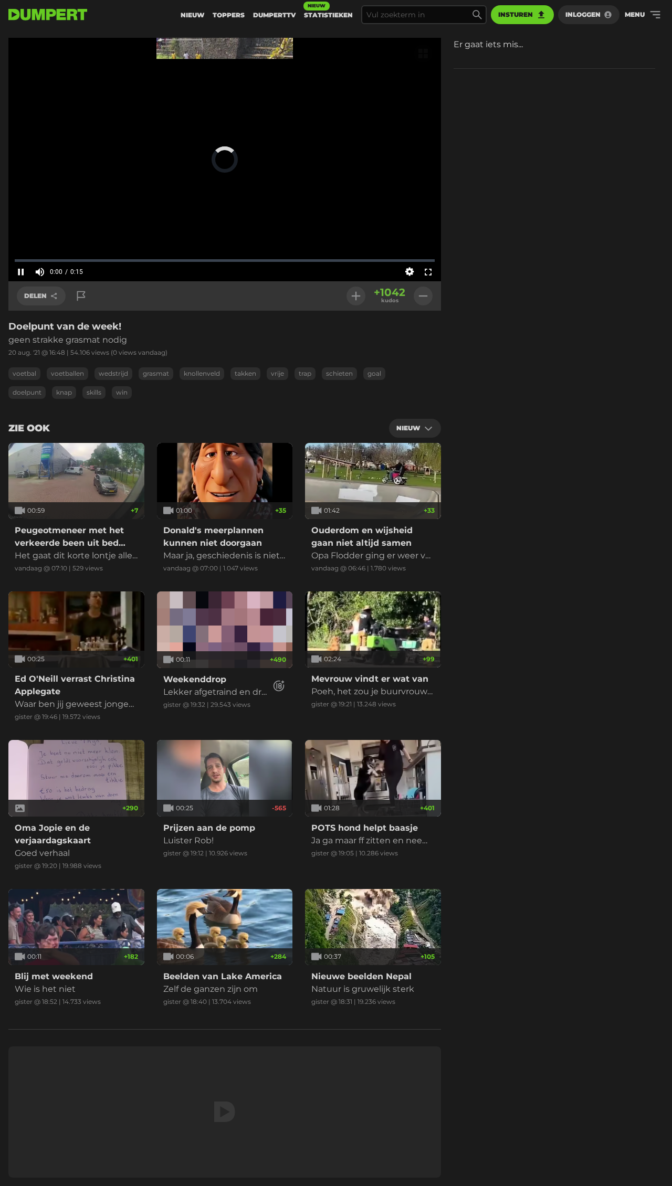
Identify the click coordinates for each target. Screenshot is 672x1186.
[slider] (225, 260)
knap (64, 392)
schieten (339, 373)
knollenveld (202, 373)
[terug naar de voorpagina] (47, 14)
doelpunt (27, 392)
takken (245, 373)
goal (374, 373)
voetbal (24, 373)
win (122, 392)
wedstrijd (113, 373)
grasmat (156, 373)
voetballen (67, 373)
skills (94, 392)
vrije (277, 373)
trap (305, 373)
